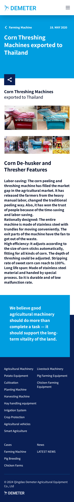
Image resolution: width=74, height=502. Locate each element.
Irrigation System (15, 410)
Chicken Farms (13, 465)
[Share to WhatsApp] (41, 79)
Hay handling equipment (20, 403)
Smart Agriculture (15, 431)
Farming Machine (15, 452)
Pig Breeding (12, 458)
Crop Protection (14, 417)
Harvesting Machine (17, 396)
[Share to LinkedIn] (30, 79)
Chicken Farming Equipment (48, 385)
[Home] (20, 8)
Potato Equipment (16, 376)
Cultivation (11, 383)
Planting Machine (15, 389)
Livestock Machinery (50, 369)
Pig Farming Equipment (52, 376)
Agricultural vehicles (17, 424)
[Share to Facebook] (19, 79)
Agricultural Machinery (18, 369)
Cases (8, 445)
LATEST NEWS (46, 452)
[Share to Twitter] (52, 79)
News (40, 445)
